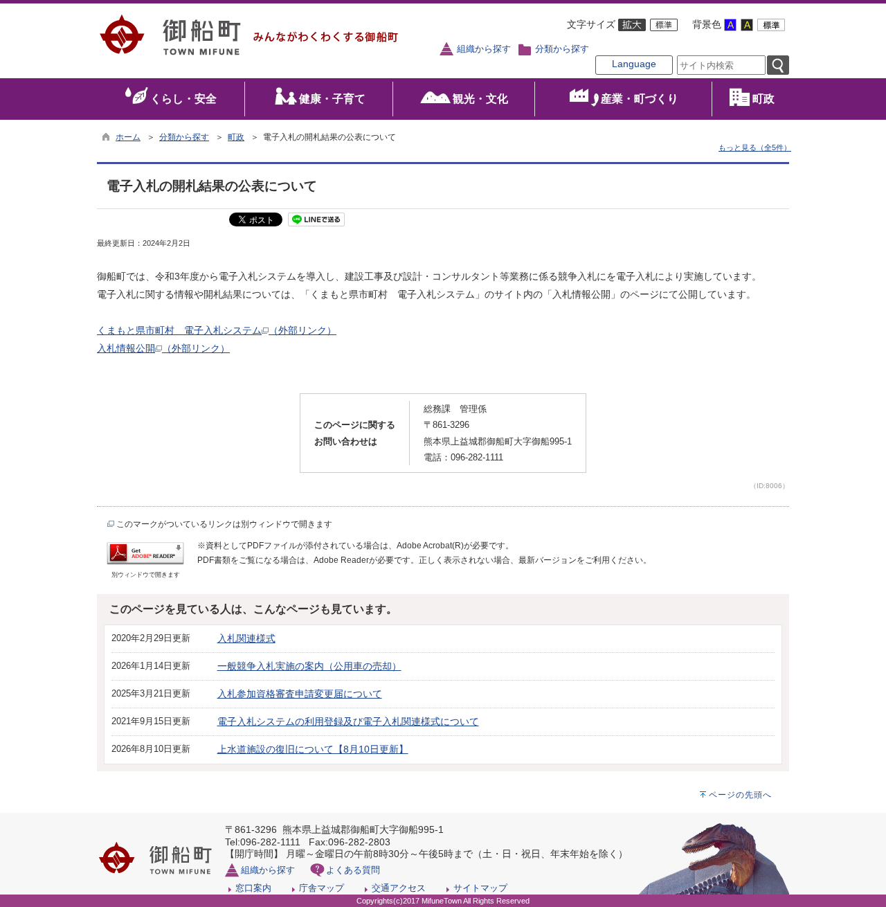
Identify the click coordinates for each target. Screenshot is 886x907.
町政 (236, 137)
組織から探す (484, 49)
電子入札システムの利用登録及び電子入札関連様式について (348, 721)
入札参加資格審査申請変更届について (299, 693)
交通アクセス (399, 888)
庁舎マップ (321, 888)
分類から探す (562, 49)
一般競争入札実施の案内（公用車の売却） (309, 666)
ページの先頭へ (740, 795)
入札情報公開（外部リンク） (163, 348)
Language (634, 63)
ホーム (128, 137)
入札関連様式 (246, 638)
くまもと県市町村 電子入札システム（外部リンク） (216, 330)
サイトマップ (480, 888)
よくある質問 (353, 870)
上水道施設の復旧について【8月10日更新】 (312, 749)
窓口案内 (253, 888)
